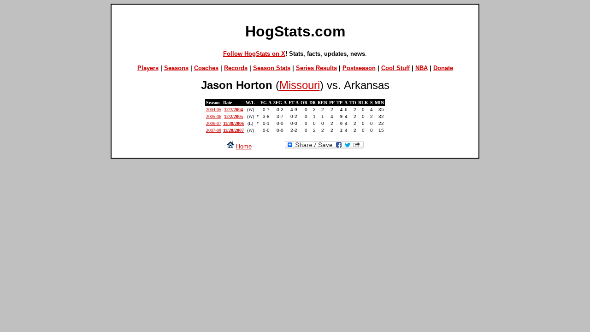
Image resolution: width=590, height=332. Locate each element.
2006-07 (213, 123)
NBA (421, 68)
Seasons (176, 68)
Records (236, 68)
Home (244, 146)
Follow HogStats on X (254, 53)
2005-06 (213, 116)
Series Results (316, 68)
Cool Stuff (395, 68)
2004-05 (213, 109)
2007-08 (213, 130)
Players (148, 68)
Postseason (359, 68)
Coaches (206, 68)
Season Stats (271, 68)
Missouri (299, 85)
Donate (443, 68)
